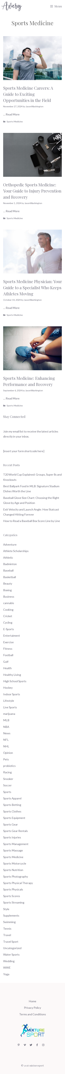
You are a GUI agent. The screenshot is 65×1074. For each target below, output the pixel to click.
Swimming (9, 922)
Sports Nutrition (13, 870)
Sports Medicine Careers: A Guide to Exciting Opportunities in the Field (28, 94)
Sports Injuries (12, 837)
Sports (7, 792)
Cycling (7, 622)
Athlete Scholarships (16, 551)
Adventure (10, 544)
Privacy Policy (32, 1007)
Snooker (8, 779)
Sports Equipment (14, 818)
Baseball (8, 570)
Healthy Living (12, 674)
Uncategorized (12, 948)
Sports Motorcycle (14, 863)
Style (6, 909)
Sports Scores (11, 896)
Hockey (8, 687)
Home (32, 1001)
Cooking (8, 609)
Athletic (8, 557)
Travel (7, 935)
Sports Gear (10, 824)
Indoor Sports (11, 694)
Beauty (7, 583)
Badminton (10, 564)
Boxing (7, 590)
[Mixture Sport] (12, 6)
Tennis (7, 928)
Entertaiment (11, 635)
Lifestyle (8, 700)
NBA (6, 726)
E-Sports (8, 629)
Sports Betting (12, 804)
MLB (6, 720)
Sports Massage (13, 850)
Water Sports (11, 954)
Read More (13, 114)
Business (8, 596)
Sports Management (15, 844)
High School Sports (14, 681)
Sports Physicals (13, 889)
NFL (6, 739)
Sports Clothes (12, 811)
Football (8, 655)
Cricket (7, 616)
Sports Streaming (13, 902)
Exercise (8, 642)
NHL (6, 746)
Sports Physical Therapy (18, 883)
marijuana (9, 713)
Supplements (11, 915)
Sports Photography (15, 876)
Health (7, 668)
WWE (7, 967)
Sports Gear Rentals (15, 831)
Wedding (9, 961)
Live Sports (10, 707)
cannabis (8, 603)
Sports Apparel (12, 798)
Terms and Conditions (32, 1014)
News (6, 733)
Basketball (9, 577)
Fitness (7, 648)
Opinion (8, 752)
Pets (6, 759)
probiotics (9, 765)
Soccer (7, 785)
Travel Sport (10, 941)
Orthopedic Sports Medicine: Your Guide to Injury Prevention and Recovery (32, 191)
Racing (7, 772)
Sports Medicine (15, 121)
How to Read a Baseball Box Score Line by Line (31, 521)
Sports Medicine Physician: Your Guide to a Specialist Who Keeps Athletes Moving (32, 287)
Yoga (6, 974)
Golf (6, 661)
